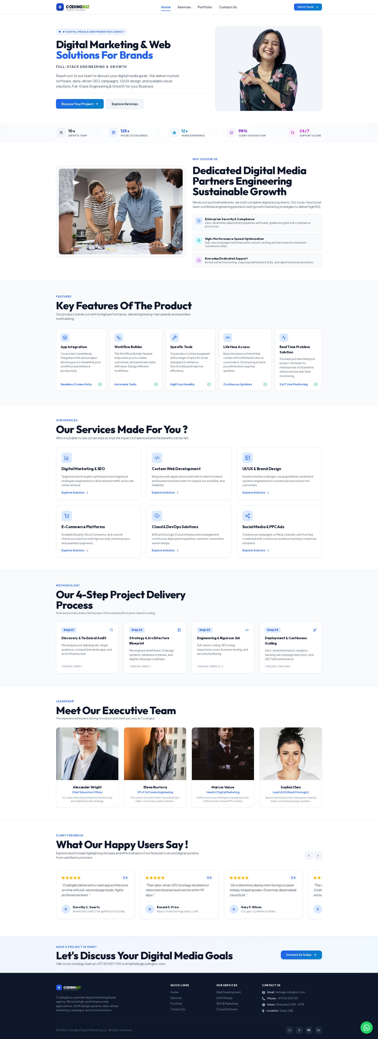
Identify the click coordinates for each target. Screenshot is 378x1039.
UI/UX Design (224, 998)
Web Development (228, 992)
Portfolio (205, 7)
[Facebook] (299, 1030)
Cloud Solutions (227, 1009)
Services (184, 7)
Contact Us (228, 7)
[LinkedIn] (318, 1030)
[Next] (318, 856)
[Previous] (309, 856)
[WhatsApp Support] (366, 1027)
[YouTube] (308, 1030)
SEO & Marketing (227, 1003)
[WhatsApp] (289, 1030)
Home (166, 7)
